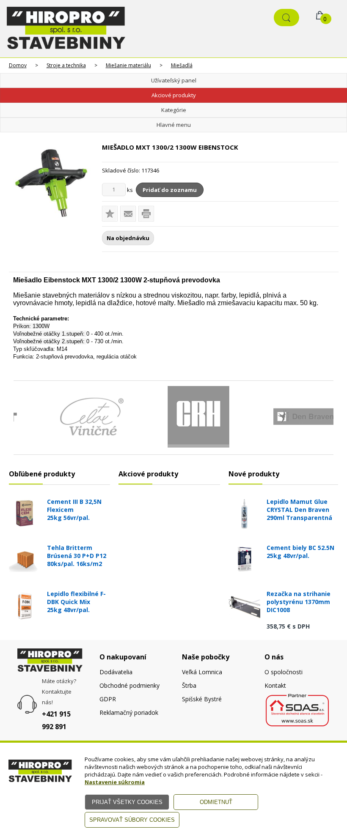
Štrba (189, 685)
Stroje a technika (66, 65)
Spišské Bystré (202, 699)
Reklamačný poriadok (128, 712)
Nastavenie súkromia (115, 782)
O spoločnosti (283, 672)
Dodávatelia (115, 672)
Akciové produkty (173, 95)
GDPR (107, 699)
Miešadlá (182, 65)
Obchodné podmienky (129, 685)
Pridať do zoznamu (170, 190)
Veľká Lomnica (202, 672)
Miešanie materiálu (128, 65)
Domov (18, 65)
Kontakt (275, 685)
